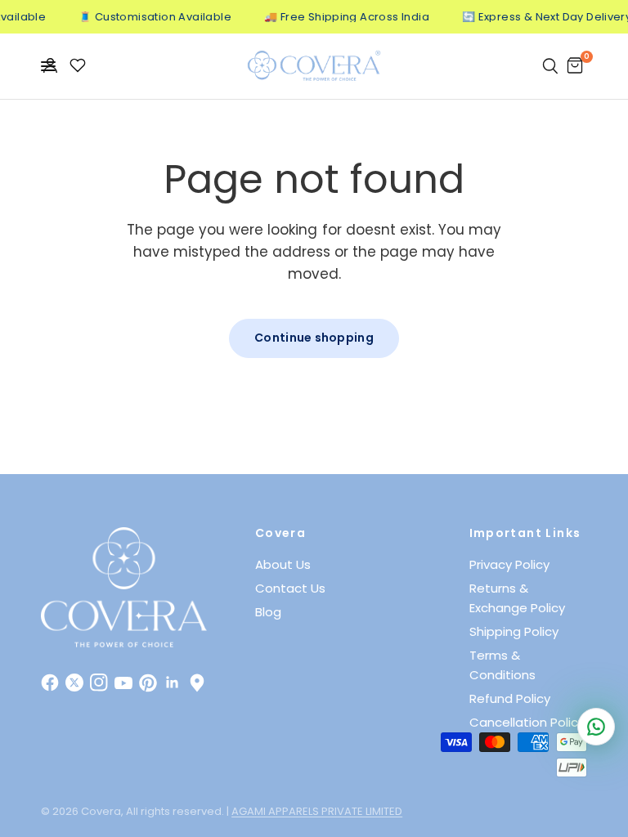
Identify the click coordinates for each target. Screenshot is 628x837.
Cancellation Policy (527, 722)
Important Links (525, 533)
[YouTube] (123, 682)
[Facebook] (50, 682)
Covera (280, 533)
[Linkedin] (172, 682)
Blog (268, 611)
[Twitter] (74, 682)
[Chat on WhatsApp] (596, 726)
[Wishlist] (77, 66)
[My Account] (50, 66)
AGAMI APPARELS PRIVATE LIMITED (316, 811)
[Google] (197, 682)
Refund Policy (509, 698)
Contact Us (290, 588)
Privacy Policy (509, 564)
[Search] (550, 66)
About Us (283, 564)
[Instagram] (99, 682)
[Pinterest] (148, 682)
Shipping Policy (513, 631)
